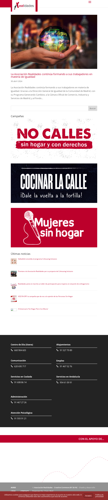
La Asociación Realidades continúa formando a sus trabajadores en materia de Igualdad (51, 75)
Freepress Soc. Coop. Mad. (43, 491)
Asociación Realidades (43, 487)
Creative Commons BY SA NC (65, 487)
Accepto (88, 495)
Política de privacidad (99, 496)
